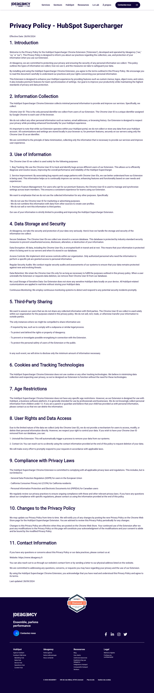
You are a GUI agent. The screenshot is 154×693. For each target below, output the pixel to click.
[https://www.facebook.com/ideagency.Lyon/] (106, 634)
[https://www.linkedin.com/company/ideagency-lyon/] (112, 634)
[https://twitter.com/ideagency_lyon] (125, 634)
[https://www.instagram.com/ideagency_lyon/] (119, 634)
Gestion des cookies (104, 680)
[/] (20, 5)
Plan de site (90, 680)
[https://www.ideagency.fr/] (31, 615)
